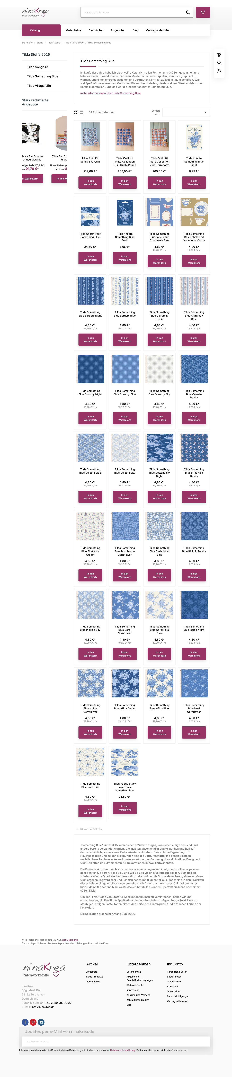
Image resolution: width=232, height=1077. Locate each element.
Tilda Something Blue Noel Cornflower (194, 708)
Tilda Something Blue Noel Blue (90, 785)
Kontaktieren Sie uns (138, 999)
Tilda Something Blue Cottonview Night (159, 473)
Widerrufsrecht (135, 985)
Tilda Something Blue (42, 76)
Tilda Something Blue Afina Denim (124, 706)
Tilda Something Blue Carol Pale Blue (159, 630)
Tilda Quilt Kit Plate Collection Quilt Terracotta (159, 162)
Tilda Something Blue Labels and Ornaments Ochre (194, 237)
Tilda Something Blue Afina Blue (159, 706)
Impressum (133, 990)
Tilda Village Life (39, 85)
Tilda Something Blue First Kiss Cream (90, 551)
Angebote (91, 971)
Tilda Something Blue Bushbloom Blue (159, 551)
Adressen (172, 986)
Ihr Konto (175, 964)
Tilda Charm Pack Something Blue (90, 235)
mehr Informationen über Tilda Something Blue (110, 93)
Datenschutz (134, 971)
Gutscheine (173, 991)
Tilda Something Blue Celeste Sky (124, 471)
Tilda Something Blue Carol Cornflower (125, 630)
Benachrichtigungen (178, 996)
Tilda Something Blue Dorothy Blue (125, 392)
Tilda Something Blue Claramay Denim (159, 316)
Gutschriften (174, 981)
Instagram (41, 1022)
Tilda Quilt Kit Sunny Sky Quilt (90, 160)
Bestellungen (174, 976)
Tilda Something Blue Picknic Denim (194, 549)
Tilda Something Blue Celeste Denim (194, 394)
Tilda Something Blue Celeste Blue (90, 471)
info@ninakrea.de (42, 1007)
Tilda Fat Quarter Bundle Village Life (44, 158)
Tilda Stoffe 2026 (36, 54)
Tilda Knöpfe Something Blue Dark (125, 237)
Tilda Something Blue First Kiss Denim (194, 473)
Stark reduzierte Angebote (35, 102)
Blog (129, 1004)
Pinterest (33, 1022)
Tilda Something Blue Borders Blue (125, 314)
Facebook (25, 1022)
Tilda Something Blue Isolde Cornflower (90, 708)
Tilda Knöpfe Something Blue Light (194, 162)
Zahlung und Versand (138, 994)
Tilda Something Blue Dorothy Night (90, 392)
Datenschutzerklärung (122, 1050)
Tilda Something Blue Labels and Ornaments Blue (159, 237)
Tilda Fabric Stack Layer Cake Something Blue (125, 787)
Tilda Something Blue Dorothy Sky (159, 392)
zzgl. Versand (70, 939)
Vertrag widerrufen (177, 1001)
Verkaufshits (93, 981)
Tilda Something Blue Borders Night (90, 314)
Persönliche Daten (177, 971)
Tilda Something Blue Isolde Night (194, 628)
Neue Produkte (94, 976)
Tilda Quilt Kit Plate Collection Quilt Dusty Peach (125, 162)
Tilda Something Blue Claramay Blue (194, 316)
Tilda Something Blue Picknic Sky (90, 628)
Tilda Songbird (37, 67)
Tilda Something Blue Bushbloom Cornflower (125, 551)
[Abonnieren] (205, 1041)
